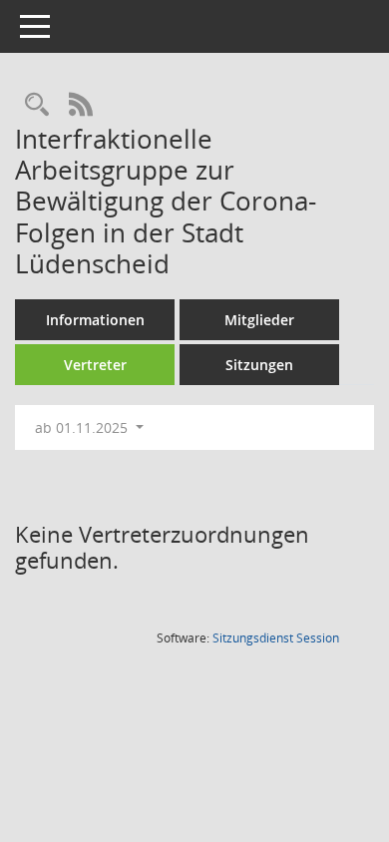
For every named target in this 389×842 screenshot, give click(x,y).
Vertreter (95, 364)
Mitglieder (259, 319)
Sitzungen (259, 364)
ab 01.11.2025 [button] (83, 427)
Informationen (95, 319)
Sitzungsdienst (275, 638)
